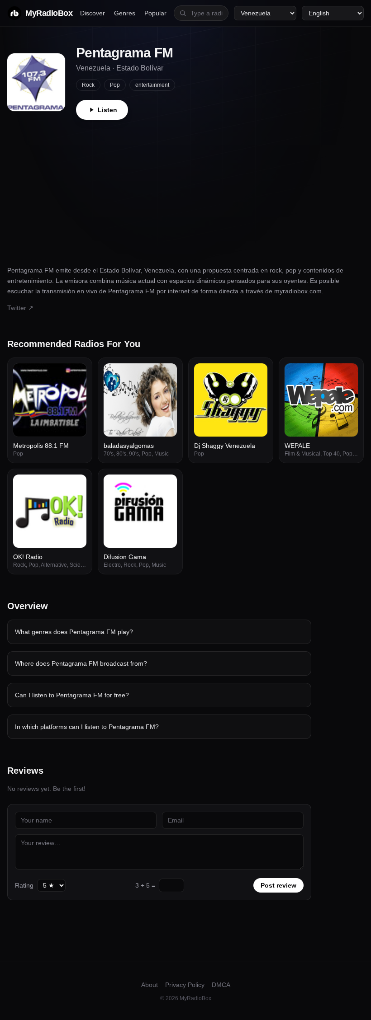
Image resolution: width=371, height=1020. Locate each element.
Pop (115, 85)
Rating (24, 885)
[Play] (75, 375)
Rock (88, 85)
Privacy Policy (185, 984)
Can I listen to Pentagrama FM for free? (72, 695)
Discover (92, 13)
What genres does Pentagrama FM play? (74, 631)
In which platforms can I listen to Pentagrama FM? (87, 726)
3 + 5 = (145, 885)
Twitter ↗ (20, 307)
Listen (107, 109)
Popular (155, 13)
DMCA (221, 984)
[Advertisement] (185, 187)
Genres (124, 13)
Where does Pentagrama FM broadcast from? (81, 663)
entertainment (152, 85)
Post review (278, 885)
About (149, 984)
